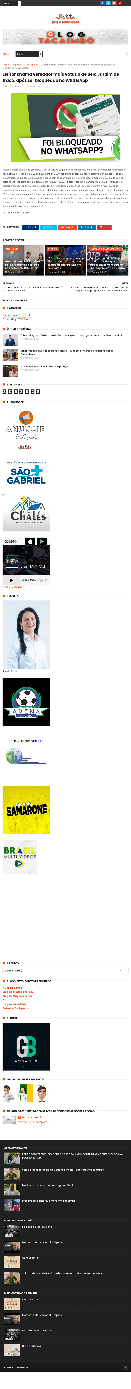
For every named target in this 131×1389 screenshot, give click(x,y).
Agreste (17, 64)
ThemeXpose (21, 1367)
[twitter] (108, 3)
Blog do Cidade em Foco (18, 992)
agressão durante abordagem (105, 249)
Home (6, 54)
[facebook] (102, 3)
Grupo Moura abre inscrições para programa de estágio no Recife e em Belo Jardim (23, 265)
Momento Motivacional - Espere (42, 1242)
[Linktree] (126, 2)
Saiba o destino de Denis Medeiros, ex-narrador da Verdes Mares (63, 1169)
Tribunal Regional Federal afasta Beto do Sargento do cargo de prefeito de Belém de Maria (71, 335)
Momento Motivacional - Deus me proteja (44, 366)
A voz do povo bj (13, 988)
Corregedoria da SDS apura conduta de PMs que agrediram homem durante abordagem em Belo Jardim (107, 263)
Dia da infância (31, 1346)
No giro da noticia (14, 1004)
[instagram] (114, 3)
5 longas (52, 249)
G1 (4, 1000)
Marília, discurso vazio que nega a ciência (48, 1185)
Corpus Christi (31, 1258)
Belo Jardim (31, 64)
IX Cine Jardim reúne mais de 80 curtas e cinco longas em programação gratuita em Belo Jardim (66, 263)
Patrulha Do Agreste (16, 1008)
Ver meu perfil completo (32, 1122)
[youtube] (120, 3)
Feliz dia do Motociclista (37, 1227)
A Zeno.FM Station (12, 587)
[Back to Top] (125, 1367)
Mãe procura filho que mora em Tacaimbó (49, 1200)
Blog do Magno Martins (17, 996)
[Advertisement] (28, 905)
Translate (29, 319)
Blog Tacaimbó (31, 1117)
